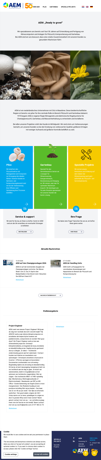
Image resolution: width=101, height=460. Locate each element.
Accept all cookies (41, 454)
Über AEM (36, 7)
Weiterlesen (20, 280)
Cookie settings (11, 454)
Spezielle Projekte (68, 7)
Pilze (44, 7)
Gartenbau (54, 7)
